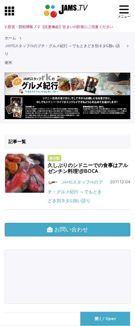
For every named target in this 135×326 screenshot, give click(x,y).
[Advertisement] (37, 276)
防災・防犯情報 (20, 27)
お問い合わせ (70, 229)
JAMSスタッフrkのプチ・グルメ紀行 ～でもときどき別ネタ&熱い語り (75, 191)
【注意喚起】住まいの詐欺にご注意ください (76, 27)
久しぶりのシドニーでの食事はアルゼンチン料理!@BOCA (88, 168)
